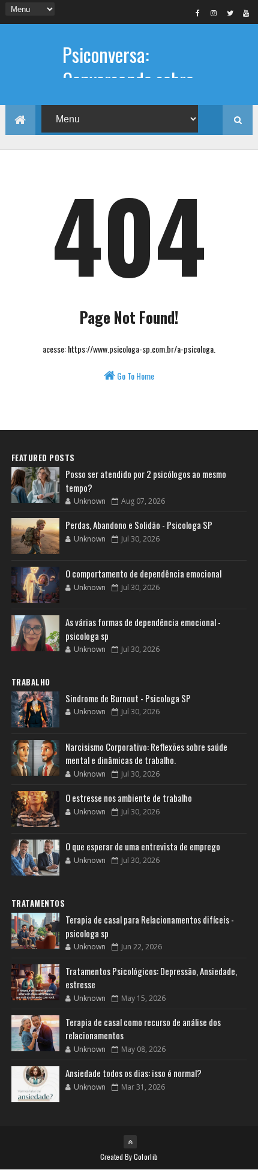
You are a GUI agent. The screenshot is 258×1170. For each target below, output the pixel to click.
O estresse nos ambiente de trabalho (128, 797)
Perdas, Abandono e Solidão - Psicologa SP (138, 524)
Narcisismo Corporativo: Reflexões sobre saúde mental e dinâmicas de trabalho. (146, 753)
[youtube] (246, 12)
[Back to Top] (130, 1141)
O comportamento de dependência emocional (143, 573)
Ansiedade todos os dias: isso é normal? (133, 1072)
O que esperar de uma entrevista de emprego (142, 846)
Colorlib (146, 1156)
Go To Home (134, 375)
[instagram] (213, 12)
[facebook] (197, 12)
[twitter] (229, 12)
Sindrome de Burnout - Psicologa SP (128, 698)
